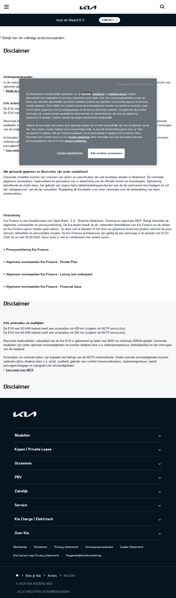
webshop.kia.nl (117, 94)
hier (15, 38)
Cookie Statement (131, 546)
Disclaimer (40, 546)
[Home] (17, 575)
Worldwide (20, 546)
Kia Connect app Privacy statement (36, 555)
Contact (108, 19)
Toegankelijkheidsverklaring (83, 555)
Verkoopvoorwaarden (99, 546)
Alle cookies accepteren (106, 153)
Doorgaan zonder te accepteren (135, 84)
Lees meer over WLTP (20, 369)
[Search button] (162, 7)
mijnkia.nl (98, 94)
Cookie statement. (79, 137)
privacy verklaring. (76, 140)
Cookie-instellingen (70, 153)
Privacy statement (66, 546)
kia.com (86, 94)
